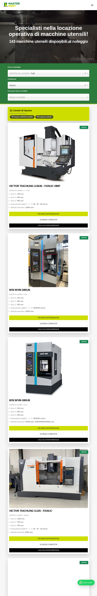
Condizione (12, 79)
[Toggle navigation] (92, 5)
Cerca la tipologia (14, 67)
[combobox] (48, 85)
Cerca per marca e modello (17, 91)
